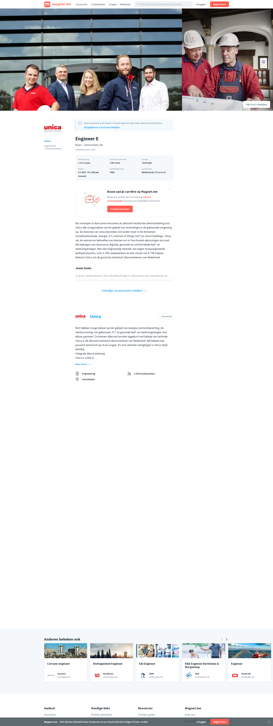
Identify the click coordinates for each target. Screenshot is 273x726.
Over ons (190, 714)
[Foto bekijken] (91, 60)
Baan (78, 145)
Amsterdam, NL (93, 145)
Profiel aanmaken (120, 209)
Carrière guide (146, 714)
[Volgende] (226, 639)
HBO (112, 172)
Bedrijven (125, 4)
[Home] (58, 4)
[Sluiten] (268, 721)
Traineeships (98, 4)
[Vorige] (221, 639)
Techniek (147, 162)
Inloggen (201, 4)
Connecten (166, 316)
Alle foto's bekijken (256, 104)
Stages (113, 4)
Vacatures (81, 4)
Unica (47, 141)
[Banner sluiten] (169, 189)
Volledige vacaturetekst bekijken (122, 290)
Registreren (219, 4)
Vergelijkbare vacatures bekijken (102, 127)
